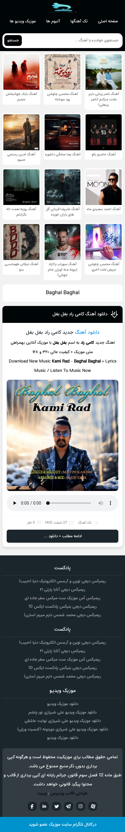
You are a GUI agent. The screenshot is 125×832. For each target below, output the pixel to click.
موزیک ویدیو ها (23, 21)
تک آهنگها (79, 21)
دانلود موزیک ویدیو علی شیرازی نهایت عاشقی (63, 720)
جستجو (13, 40)
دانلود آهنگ (87, 332)
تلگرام (68, 806)
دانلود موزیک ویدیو (62, 703)
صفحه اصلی (108, 21)
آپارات (92, 806)
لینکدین (44, 806)
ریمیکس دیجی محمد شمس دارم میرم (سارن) (62, 615)
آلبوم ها (53, 21)
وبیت (42, 793)
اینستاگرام (80, 806)
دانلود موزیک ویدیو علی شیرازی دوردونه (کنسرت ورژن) (62, 729)
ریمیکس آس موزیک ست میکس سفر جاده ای (62, 598)
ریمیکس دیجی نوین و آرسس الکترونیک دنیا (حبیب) (62, 581)
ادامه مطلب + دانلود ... (63, 536)
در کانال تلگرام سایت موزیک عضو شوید (62, 824)
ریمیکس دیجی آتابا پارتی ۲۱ (62, 589)
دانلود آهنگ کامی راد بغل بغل (79, 314)
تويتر (56, 806)
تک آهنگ (84, 523)
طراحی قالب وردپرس (69, 793)
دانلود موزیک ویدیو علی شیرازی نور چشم (62, 712)
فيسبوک (32, 806)
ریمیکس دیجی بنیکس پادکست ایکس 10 (62, 606)
